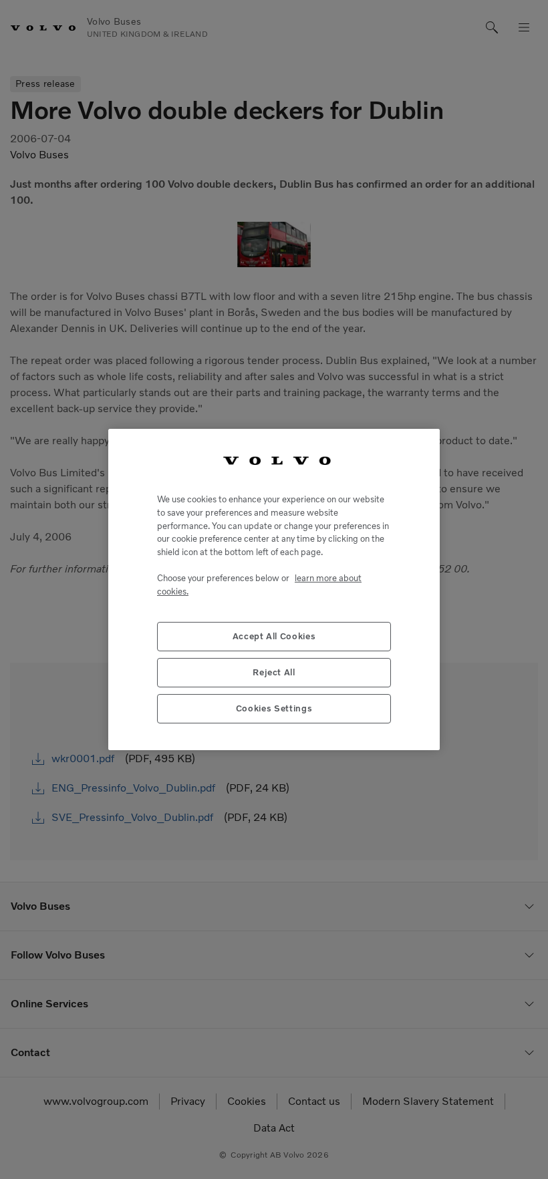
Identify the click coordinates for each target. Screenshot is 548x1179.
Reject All (274, 672)
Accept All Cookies (274, 636)
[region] (274, 589)
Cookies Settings (274, 708)
